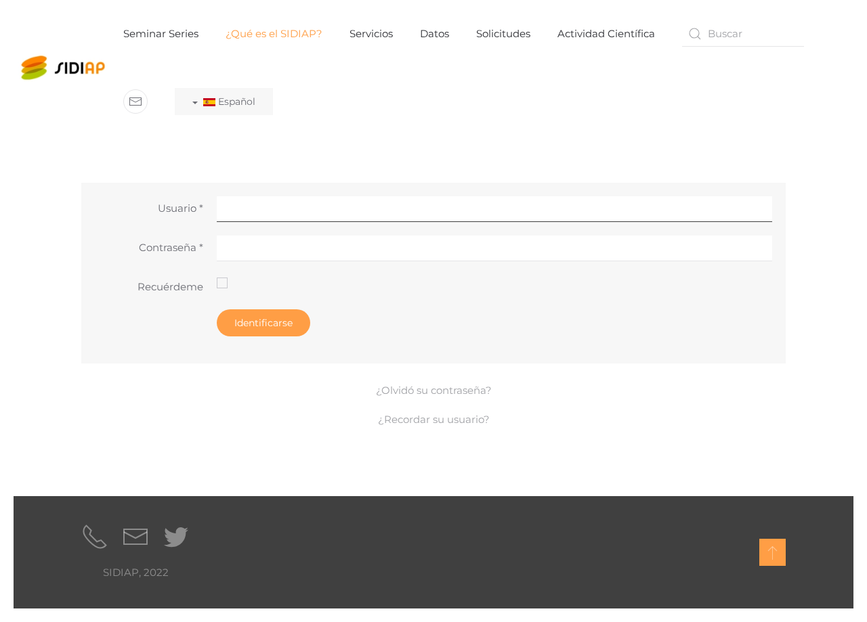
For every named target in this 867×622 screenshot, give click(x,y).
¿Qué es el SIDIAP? (274, 33)
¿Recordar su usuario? (434, 419)
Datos (434, 33)
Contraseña (171, 247)
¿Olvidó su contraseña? (434, 390)
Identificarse (263, 323)
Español (235, 101)
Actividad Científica (606, 33)
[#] (772, 552)
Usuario (180, 208)
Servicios (371, 33)
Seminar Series (160, 33)
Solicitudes (503, 33)
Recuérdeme (170, 286)
